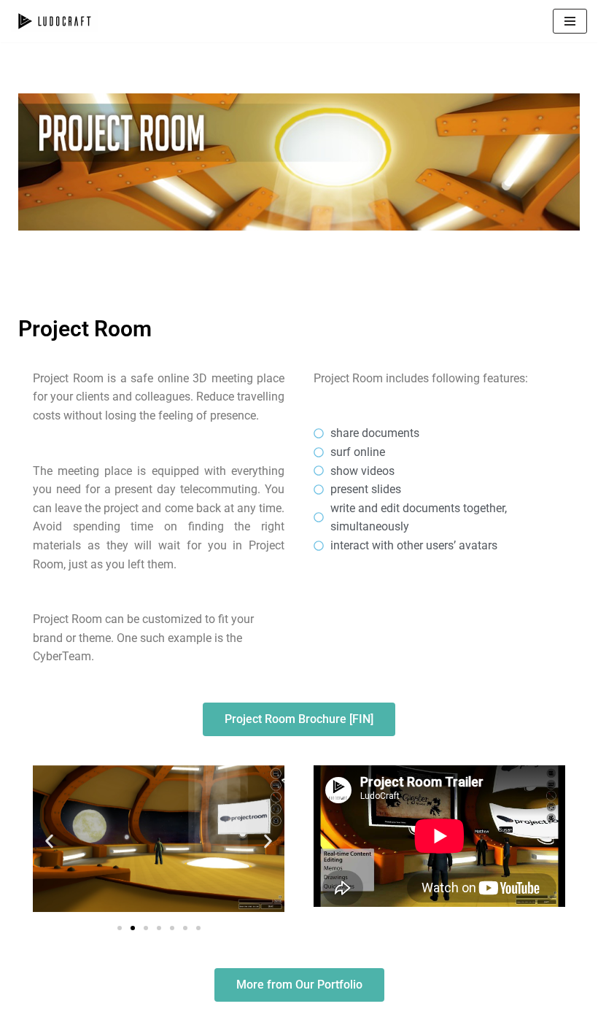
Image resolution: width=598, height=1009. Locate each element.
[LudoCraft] (54, 21)
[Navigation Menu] (570, 21)
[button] (49, 841)
